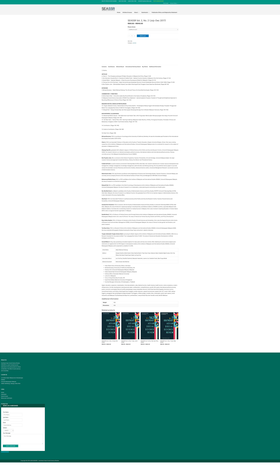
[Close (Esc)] (3, 464)
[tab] (104, 66)
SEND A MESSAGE (10, 446)
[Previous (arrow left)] (3, 466)
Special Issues (4, 396)
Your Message (6, 433)
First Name (6, 412)
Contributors (111, 66)
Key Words (145, 66)
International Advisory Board (133, 66)
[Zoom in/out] (21, 464)
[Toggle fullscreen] (15, 464)
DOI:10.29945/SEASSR (158, 1)
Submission (3, 394)
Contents (104, 66)
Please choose (131, 27)
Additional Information (155, 66)
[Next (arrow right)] (9, 466)
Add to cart (143, 36)
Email (4, 422)
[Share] (9, 464)
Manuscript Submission (6, 398)
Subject (5, 427)
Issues (2, 392)
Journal (134, 43)
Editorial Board (120, 66)
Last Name (5, 417)
